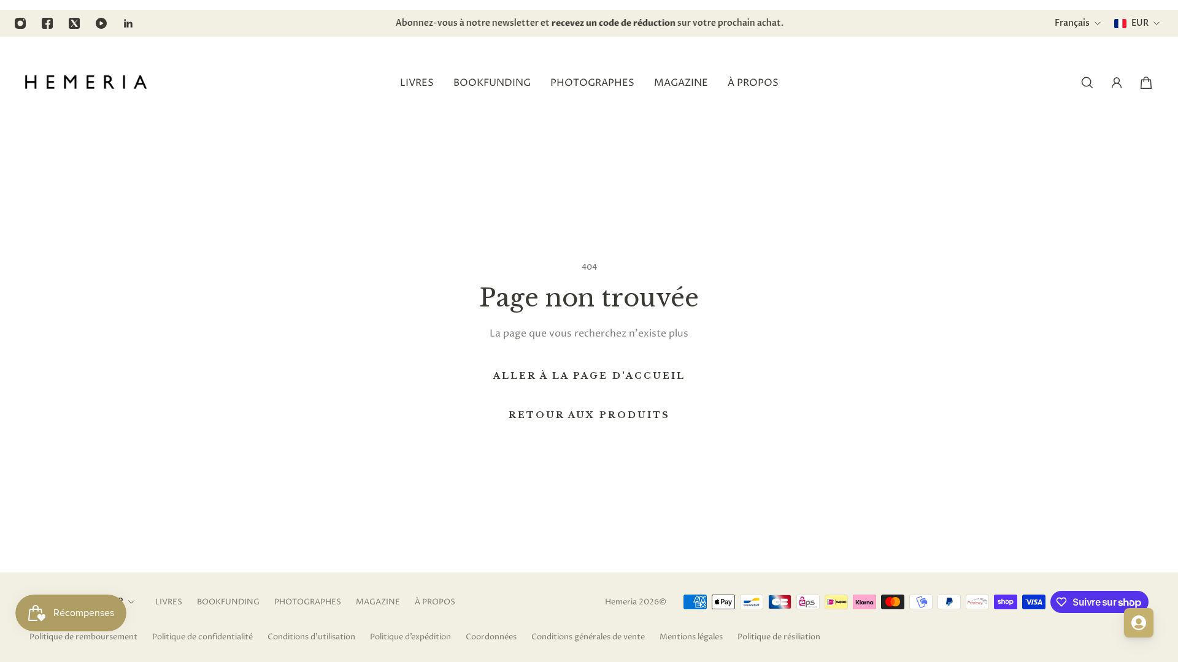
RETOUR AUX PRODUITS (589, 414)
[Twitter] (74, 23)
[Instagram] (20, 23)
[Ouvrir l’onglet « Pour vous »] (1138, 622)
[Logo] (86, 83)
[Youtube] (101, 23)
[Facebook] (47, 23)
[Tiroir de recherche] (1087, 82)
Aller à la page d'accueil (589, 375)
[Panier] (1146, 82)
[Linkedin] (128, 23)
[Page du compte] (1116, 82)
